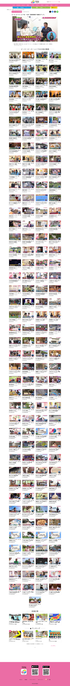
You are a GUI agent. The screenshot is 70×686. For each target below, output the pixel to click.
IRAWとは (21, 679)
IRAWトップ (9, 9)
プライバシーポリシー (32, 679)
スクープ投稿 (48, 679)
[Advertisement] (35, 654)
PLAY (13, 9)
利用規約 (26, 679)
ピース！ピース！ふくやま (19, 9)
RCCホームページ (40, 679)
